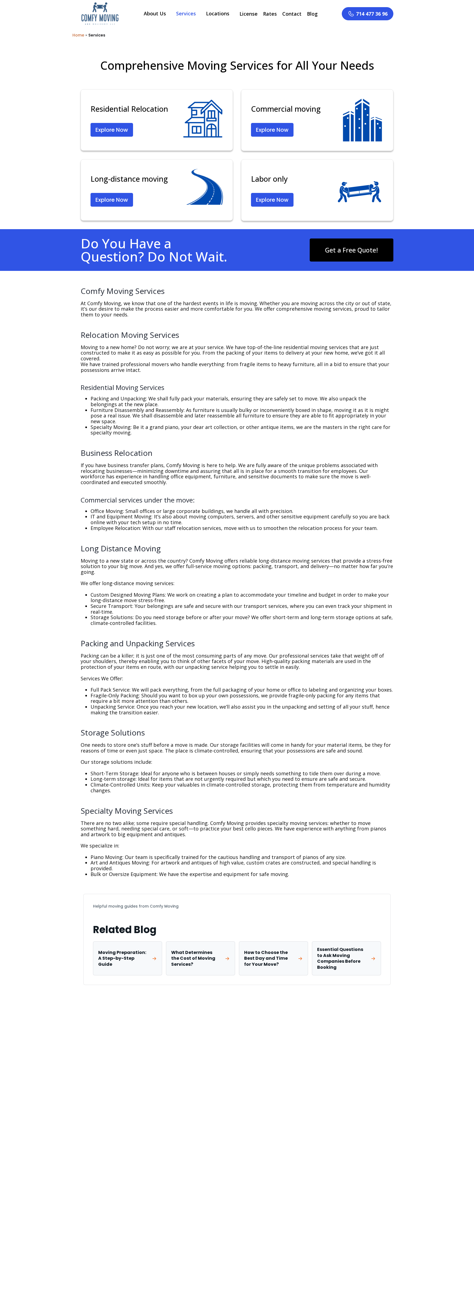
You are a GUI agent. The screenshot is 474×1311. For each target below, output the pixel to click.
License (248, 13)
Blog (312, 13)
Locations (217, 13)
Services (186, 13)
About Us (155, 13)
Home (78, 35)
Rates (270, 13)
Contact (291, 13)
